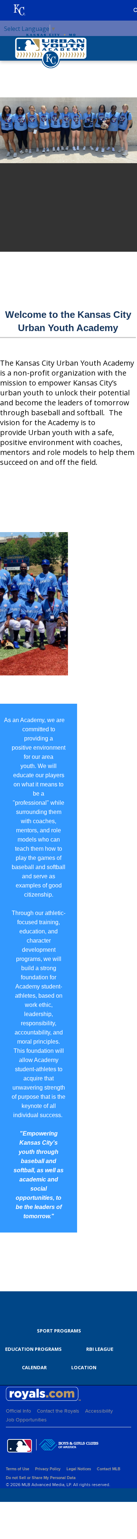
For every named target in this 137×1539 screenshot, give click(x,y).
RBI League (99, 1349)
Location (83, 1367)
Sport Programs (59, 1330)
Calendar (34, 1367)
